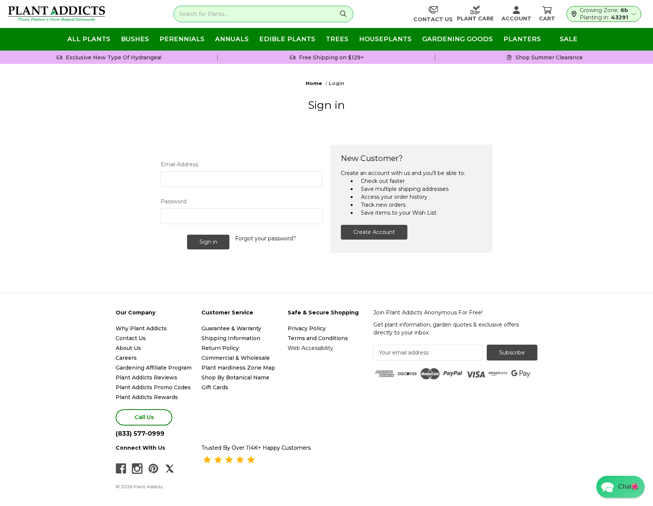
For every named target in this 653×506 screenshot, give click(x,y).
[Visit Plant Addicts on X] (169, 468)
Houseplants (385, 39)
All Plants (88, 39)
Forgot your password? (265, 238)
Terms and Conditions (318, 338)
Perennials (181, 39)
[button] (620, 487)
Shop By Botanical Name (235, 377)
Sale (568, 39)
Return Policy (220, 348)
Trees (337, 39)
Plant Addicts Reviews (146, 377)
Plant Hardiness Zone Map (238, 367)
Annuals (232, 39)
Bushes (135, 39)
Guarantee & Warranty (231, 328)
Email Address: (180, 164)
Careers (126, 357)
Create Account (374, 232)
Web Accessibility (310, 348)
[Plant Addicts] (56, 14)
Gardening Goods (457, 39)
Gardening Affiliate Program (154, 367)
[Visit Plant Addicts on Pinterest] (153, 468)
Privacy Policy (307, 328)
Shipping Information (230, 338)
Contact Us (131, 338)
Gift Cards (214, 387)
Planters (522, 39)
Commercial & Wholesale (235, 357)
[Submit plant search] (343, 14)
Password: (174, 201)
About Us (128, 348)
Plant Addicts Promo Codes (153, 387)
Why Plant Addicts (141, 328)
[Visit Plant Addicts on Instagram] (137, 468)
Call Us (144, 417)
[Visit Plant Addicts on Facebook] (121, 468)
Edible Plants (287, 39)
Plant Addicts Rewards (147, 397)
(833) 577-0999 (140, 433)
